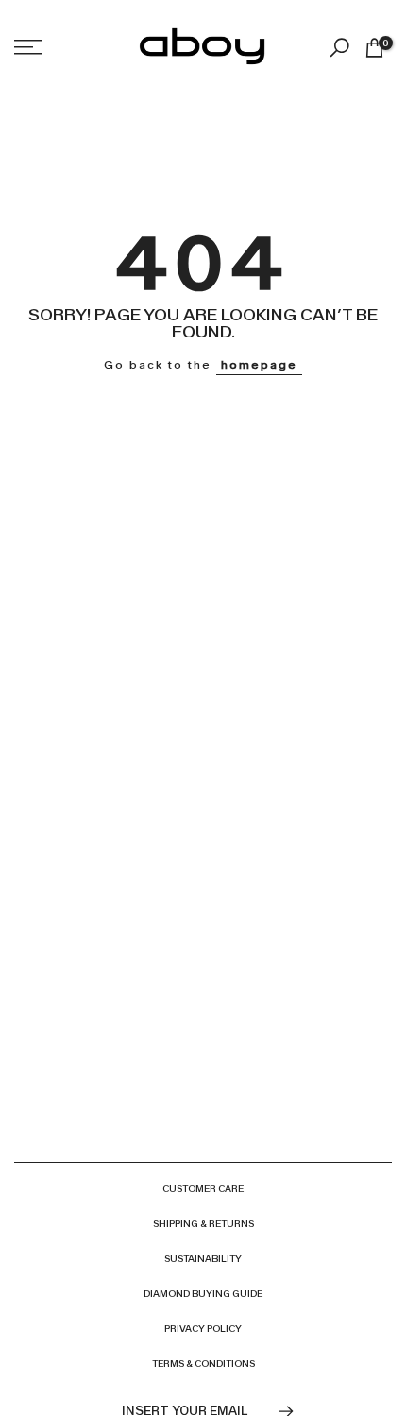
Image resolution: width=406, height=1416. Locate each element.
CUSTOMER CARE (203, 1189)
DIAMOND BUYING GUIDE (203, 1293)
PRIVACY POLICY (203, 1328)
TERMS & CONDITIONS (203, 1363)
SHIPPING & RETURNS (203, 1223)
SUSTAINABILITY (203, 1258)
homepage (259, 364)
